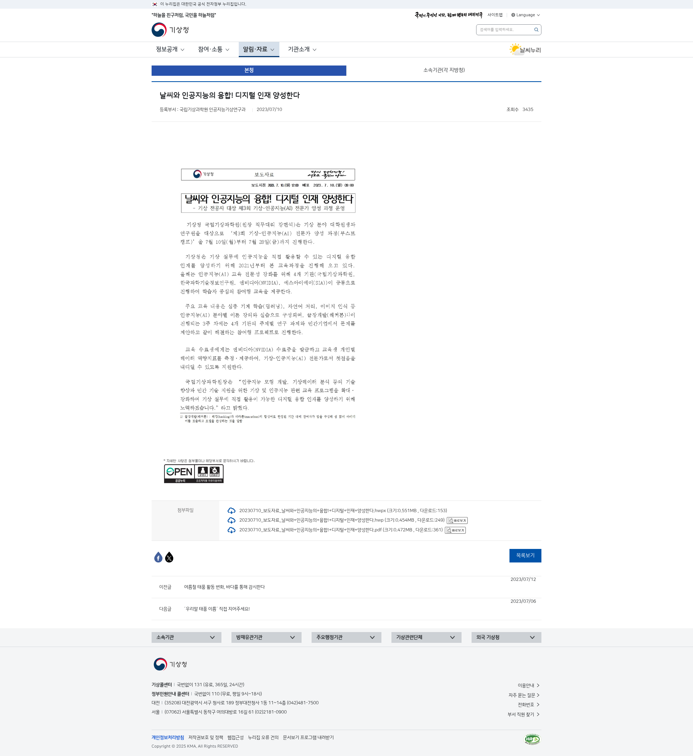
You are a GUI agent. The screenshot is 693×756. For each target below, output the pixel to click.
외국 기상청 (487, 637)
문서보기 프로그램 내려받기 (308, 737)
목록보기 (525, 555)
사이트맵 (495, 15)
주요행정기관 (329, 637)
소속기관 (165, 637)
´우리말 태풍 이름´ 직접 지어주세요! (360, 605)
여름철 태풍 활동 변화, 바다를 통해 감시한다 (360, 583)
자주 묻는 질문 (522, 695)
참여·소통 (210, 49)
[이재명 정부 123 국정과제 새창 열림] (449, 15)
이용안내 (526, 685)
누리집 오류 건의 (263, 737)
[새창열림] (525, 49)
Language (525, 15)
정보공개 (167, 49)
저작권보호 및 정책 (205, 737)
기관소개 (299, 49)
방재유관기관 (249, 637)
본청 (249, 70)
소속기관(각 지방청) (444, 70)
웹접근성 (235, 737)
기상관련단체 (409, 637)
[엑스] (169, 557)
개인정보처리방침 (168, 737)
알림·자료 (255, 49)
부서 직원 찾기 (521, 714)
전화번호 (526, 704)
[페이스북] (158, 557)
